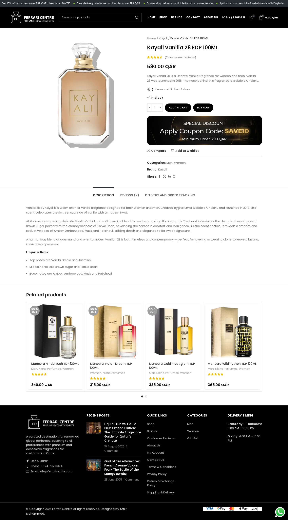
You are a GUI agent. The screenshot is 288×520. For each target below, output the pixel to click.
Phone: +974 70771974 (47, 466)
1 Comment (131, 480)
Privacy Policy (156, 474)
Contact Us (155, 460)
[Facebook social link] (159, 176)
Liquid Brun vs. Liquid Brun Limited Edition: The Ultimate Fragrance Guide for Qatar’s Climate (122, 432)
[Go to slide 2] (146, 396)
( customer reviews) (180, 57)
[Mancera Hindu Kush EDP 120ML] (55, 331)
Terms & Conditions (161, 467)
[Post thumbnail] (93, 437)
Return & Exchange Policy (161, 483)
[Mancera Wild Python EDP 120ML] (232, 331)
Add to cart (178, 107)
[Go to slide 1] (142, 396)
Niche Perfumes (50, 369)
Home (151, 38)
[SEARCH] (137, 17)
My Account (155, 452)
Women (180, 163)
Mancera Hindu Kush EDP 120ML (55, 364)
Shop (151, 424)
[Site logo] (32, 17)
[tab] (103, 193)
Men (169, 163)
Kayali (163, 38)
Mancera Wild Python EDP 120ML (232, 364)
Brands (152, 431)
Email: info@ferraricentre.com (51, 471)
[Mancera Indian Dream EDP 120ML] (114, 331)
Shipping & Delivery (161, 492)
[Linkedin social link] (169, 176)
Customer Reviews (161, 438)
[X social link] (164, 176)
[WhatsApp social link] (174, 176)
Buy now (203, 107)
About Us (154, 445)
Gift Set (193, 438)
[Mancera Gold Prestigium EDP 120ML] (173, 331)
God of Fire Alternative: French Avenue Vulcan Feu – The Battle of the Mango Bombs (122, 467)
